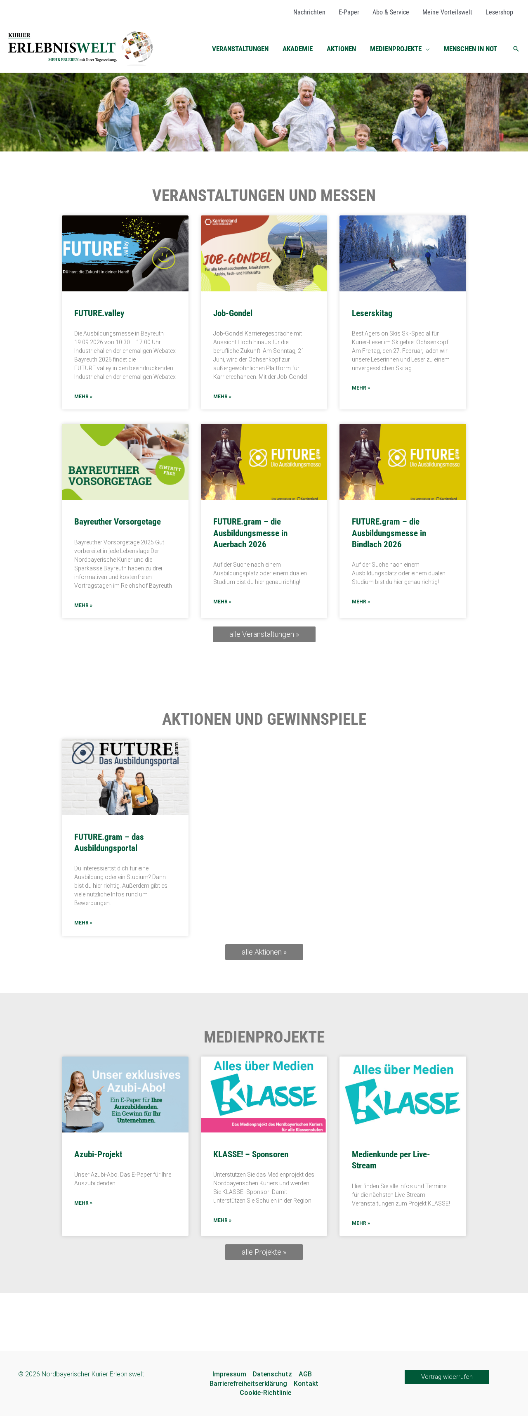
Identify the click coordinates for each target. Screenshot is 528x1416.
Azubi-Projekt (98, 1154)
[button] (426, 48)
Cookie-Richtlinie (265, 1393)
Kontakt (306, 1384)
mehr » (83, 397)
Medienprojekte (264, 1037)
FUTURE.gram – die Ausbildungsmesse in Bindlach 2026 (389, 533)
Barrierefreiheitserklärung (248, 1384)
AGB (305, 1374)
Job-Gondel (232, 313)
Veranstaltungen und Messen (264, 195)
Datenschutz (272, 1374)
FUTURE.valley (99, 313)
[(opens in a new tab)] (125, 777)
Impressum (229, 1374)
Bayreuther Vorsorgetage (117, 522)
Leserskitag (372, 313)
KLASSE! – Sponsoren (250, 1154)
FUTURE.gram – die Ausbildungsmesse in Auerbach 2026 (250, 533)
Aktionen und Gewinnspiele (264, 719)
